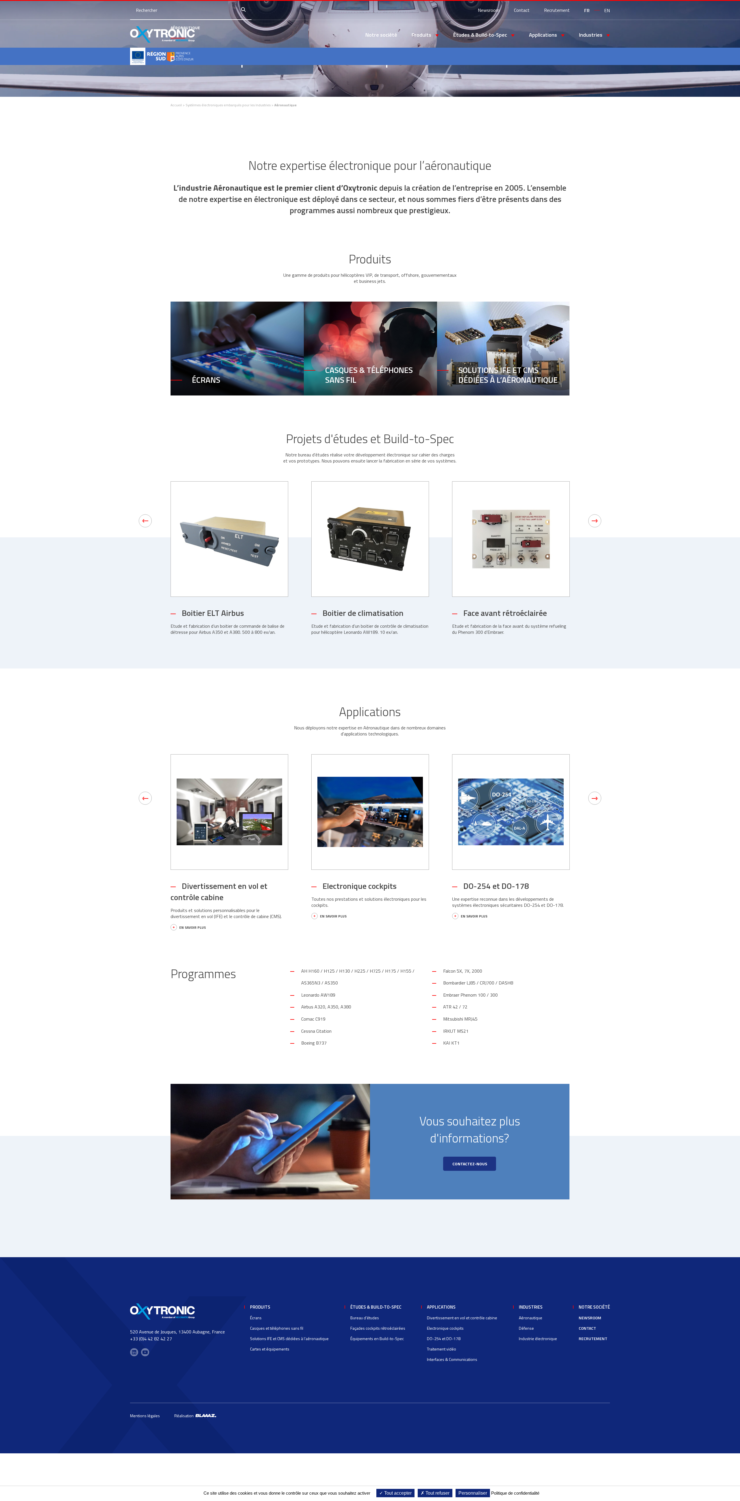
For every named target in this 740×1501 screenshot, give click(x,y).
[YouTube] (145, 1352)
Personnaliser (472, 1493)
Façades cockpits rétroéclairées (377, 1328)
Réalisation (184, 1416)
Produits (260, 1307)
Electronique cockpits (360, 886)
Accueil (176, 105)
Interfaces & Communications (452, 1359)
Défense (526, 1328)
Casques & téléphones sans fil (369, 375)
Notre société (381, 35)
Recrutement (557, 10)
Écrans (206, 380)
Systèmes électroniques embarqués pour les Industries (228, 105)
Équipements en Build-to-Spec (377, 1338)
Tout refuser (436, 1493)
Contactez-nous (469, 1164)
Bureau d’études (364, 1318)
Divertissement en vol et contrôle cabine (219, 891)
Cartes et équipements (269, 1349)
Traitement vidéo (441, 1349)
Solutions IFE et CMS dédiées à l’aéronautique (508, 375)
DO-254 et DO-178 (496, 886)
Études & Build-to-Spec (376, 1307)
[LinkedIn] (134, 1352)
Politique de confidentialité (515, 1493)
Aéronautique (530, 1318)
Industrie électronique (538, 1338)
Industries (531, 1307)
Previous (145, 520)
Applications (441, 1307)
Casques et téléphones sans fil (276, 1328)
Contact (522, 10)
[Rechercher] (244, 10)
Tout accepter (397, 1493)
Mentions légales (145, 1416)
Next (594, 520)
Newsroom (489, 10)
